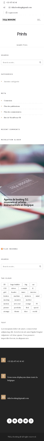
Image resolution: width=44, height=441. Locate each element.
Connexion (8, 101)
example (24, 288)
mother (29, 300)
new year (17, 304)
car (33, 284)
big (26, 284)
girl (4, 292)
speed (36, 308)
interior (33, 292)
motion (6, 304)
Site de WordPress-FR (12, 118)
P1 (37, 304)
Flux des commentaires (12, 112)
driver (13, 288)
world (35, 311)
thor (26, 311)
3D (4, 284)
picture (6, 308)
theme (16, 311)
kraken (6, 296)
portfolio (17, 308)
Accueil (19, 45)
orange (28, 304)
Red (27, 308)
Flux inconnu (10, 249)
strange (6, 311)
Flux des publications (12, 106)
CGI (4, 288)
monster (17, 300)
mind (37, 296)
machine (17, 296)
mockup (6, 300)
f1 (32, 288)
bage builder (15, 284)
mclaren (28, 296)
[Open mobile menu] (39, 19)
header (13, 292)
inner (23, 292)
